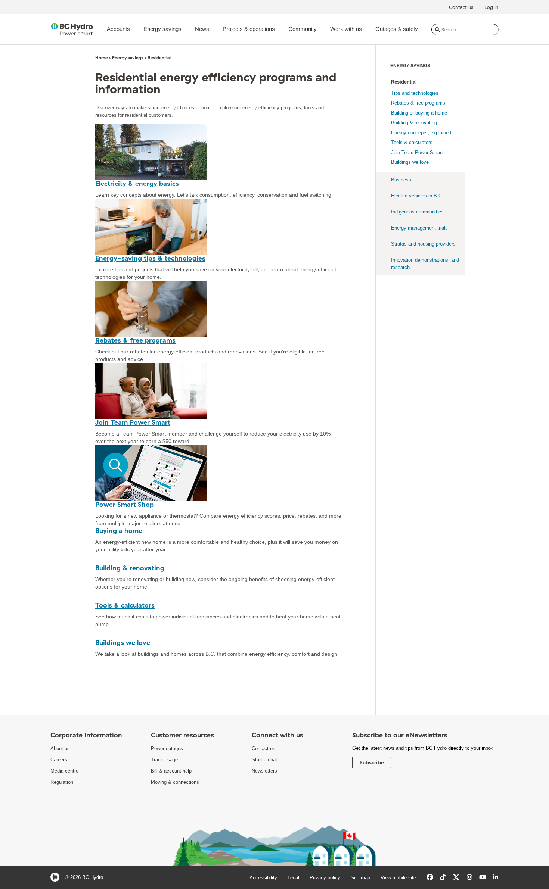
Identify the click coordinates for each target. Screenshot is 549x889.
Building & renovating (129, 568)
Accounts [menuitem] (118, 29)
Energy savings (127, 57)
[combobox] (465, 29)
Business (401, 180)
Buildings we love (122, 642)
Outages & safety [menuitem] (396, 29)
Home (101, 57)
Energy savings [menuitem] (162, 29)
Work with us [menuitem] (346, 29)
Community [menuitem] (302, 29)
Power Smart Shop (124, 504)
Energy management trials (419, 228)
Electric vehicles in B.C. (417, 196)
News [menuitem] (202, 29)
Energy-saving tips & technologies (150, 258)
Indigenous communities (417, 212)
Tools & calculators (125, 605)
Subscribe (372, 762)
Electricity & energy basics (137, 183)
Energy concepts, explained (421, 132)
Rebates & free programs (135, 340)
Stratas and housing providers (423, 244)
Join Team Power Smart (132, 422)
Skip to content (265, 1)
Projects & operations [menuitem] (249, 29)
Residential (404, 82)
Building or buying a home (419, 113)
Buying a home (118, 530)
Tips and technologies (414, 93)
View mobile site (398, 877)
